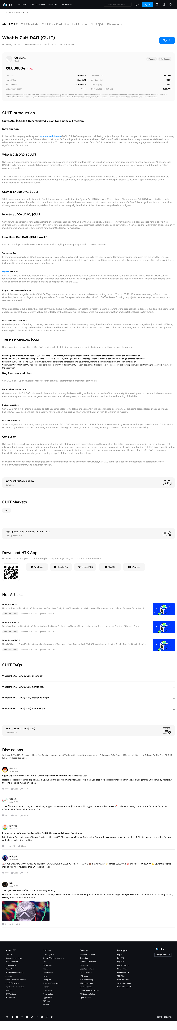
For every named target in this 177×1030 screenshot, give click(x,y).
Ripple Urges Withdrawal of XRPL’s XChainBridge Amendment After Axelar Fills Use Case (44, 775)
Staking (5, 272)
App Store (38, 567)
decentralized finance (50, 136)
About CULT (10, 24)
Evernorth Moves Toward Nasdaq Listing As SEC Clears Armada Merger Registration (42, 833)
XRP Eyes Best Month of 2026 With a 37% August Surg (28, 890)
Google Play (63, 567)
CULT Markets (29, 24)
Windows (136, 567)
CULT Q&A (97, 24)
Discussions (114, 24)
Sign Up (167, 40)
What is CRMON (10, 622)
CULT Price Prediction (55, 24)
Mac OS (111, 567)
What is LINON (9, 604)
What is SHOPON (11, 640)
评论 (7, 789)
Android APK (87, 567)
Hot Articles (79, 24)
